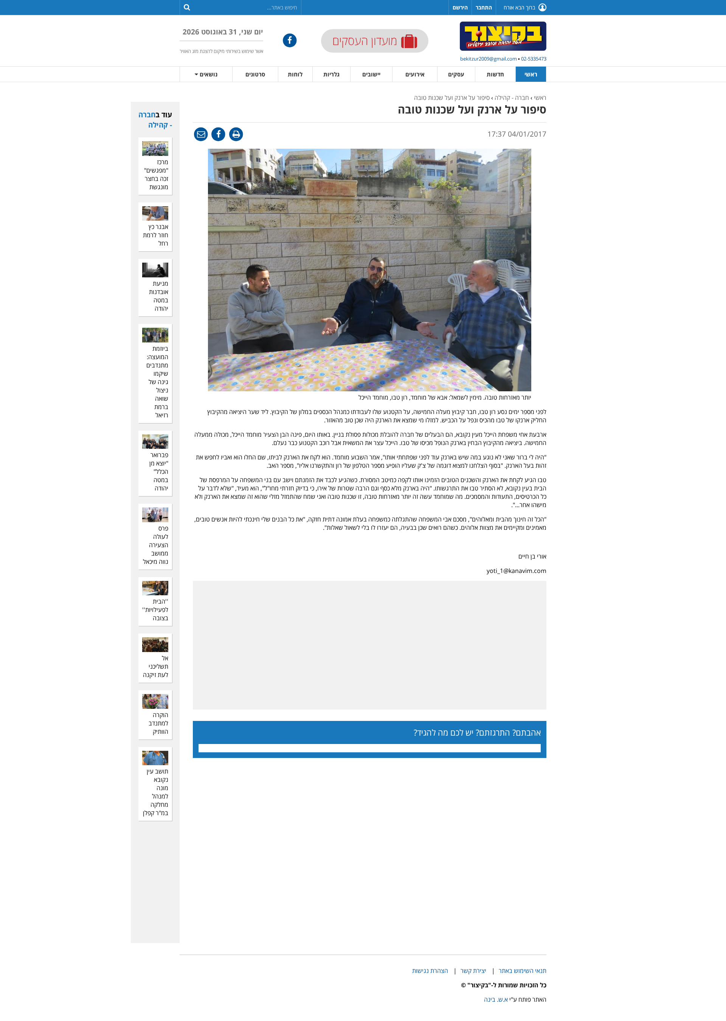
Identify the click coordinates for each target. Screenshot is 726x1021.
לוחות (295, 74)
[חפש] (187, 7)
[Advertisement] (696, 207)
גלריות (331, 74)
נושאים (207, 74)
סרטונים (255, 74)
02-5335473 (533, 58)
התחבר (484, 7)
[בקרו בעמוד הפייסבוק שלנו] (290, 40)
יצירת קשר (473, 971)
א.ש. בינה (496, 999)
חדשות (495, 74)
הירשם (460, 7)
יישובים (371, 74)
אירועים (415, 74)
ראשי (530, 74)
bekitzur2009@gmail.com (488, 58)
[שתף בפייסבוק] (218, 134)
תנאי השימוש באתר (522, 971)
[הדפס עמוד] (235, 134)
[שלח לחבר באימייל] (201, 134)
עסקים (456, 74)
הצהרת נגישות (430, 971)
